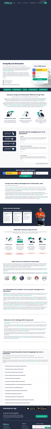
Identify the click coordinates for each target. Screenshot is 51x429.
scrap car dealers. (32, 298)
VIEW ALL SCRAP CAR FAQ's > (42, 163)
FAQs (25, 89)
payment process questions (26, 146)
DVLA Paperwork (23, 155)
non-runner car (22, 306)
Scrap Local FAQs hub (32, 361)
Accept (47, 427)
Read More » (22, 151)
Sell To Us (19, 2)
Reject (41, 427)
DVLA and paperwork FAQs (25, 105)
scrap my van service (11, 309)
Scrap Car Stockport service (24, 337)
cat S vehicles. (7, 323)
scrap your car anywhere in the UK (25, 295)
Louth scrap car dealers (23, 329)
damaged (31, 302)
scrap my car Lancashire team (42, 197)
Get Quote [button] (40, 79)
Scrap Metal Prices (33, 2)
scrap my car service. (40, 100)
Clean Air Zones (43, 89)
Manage (35, 427)
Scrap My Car (7, 89)
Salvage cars (6, 322)
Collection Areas (17, 89)
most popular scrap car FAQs (13, 338)
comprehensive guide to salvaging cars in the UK (14, 305)
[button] (43, 1)
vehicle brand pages (20, 325)
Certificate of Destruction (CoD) (15, 104)
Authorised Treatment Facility (8, 70)
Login (45, 2)
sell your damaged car (16, 299)
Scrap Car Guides (33, 89)
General (21, 136)
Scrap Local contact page (22, 188)
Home (14, 2)
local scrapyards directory (38, 193)
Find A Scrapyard (40, 2)
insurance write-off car (38, 303)
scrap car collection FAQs (11, 187)
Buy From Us (25, 2)
